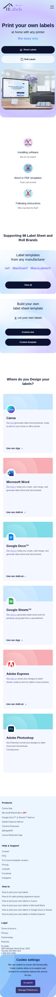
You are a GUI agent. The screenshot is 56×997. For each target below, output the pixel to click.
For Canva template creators (15, 860)
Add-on (13, 551)
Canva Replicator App (12, 835)
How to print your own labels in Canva (19, 901)
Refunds (5, 942)
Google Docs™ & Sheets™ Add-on (18, 817)
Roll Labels (29, 59)
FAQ (4, 856)
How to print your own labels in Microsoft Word (23, 905)
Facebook (6, 873)
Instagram (6, 878)
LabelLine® (25, 268)
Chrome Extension (10, 826)
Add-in (13, 487)
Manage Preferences (28, 990)
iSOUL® (42, 268)
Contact (5, 851)
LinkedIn (6, 869)
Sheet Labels (29, 50)
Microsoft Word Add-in (12, 813)
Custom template (28, 342)
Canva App (7, 808)
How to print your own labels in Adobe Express (23, 914)
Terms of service (8, 928)
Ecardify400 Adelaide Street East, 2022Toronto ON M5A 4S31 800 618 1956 (15, 949)
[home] (25, 7)
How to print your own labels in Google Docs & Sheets (27, 910)
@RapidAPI (7, 831)
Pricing (5, 865)
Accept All (28, 983)
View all (28, 285)
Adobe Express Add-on (12, 822)
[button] (52, 7)
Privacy (4, 933)
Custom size (28, 332)
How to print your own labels (15, 892)
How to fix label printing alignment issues (21, 896)
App (12, 423)
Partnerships (7, 937)
